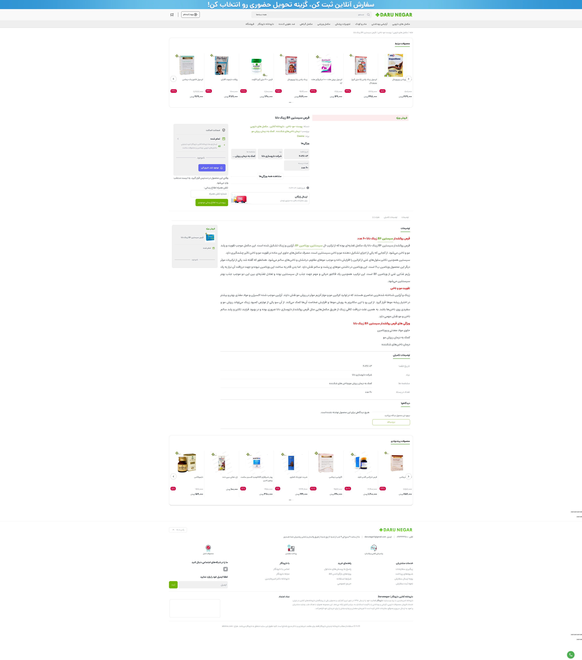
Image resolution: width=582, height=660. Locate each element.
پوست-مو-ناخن (384, 32)
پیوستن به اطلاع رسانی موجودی (212, 202)
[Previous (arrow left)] (581, 639)
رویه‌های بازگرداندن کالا (340, 574)
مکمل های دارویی (400, 32)
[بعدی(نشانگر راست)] (578, 516)
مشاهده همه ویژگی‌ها (270, 176)
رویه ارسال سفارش (404, 579)
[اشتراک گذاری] (575, 511)
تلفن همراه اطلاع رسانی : (216, 188)
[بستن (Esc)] (572, 511)
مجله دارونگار (282, 574)
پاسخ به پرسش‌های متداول (337, 569)
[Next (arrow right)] (578, 639)
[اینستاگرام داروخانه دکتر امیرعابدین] (225, 569)
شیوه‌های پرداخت (404, 574)
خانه (411, 32)
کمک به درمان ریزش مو (263, 131)
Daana (300, 136)
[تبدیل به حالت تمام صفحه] (578, 511)
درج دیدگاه (391, 422)
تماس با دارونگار (281, 569)
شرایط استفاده (344, 579)
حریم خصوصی (344, 583)
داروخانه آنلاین (277, 126)
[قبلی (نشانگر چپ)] (581, 516)
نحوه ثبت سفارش (404, 583)
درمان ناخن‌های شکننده (288, 131)
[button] (290, 102)
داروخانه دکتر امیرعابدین (277, 579)
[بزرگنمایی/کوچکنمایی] (581, 511)
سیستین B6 (385, 238)
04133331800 (402, 537)
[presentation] (409, 79)
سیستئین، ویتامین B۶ (309, 245)
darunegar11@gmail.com (375, 537)
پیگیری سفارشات (404, 569)
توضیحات (405, 217)
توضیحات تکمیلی (390, 217)
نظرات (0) (376, 217)
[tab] (405, 217)
